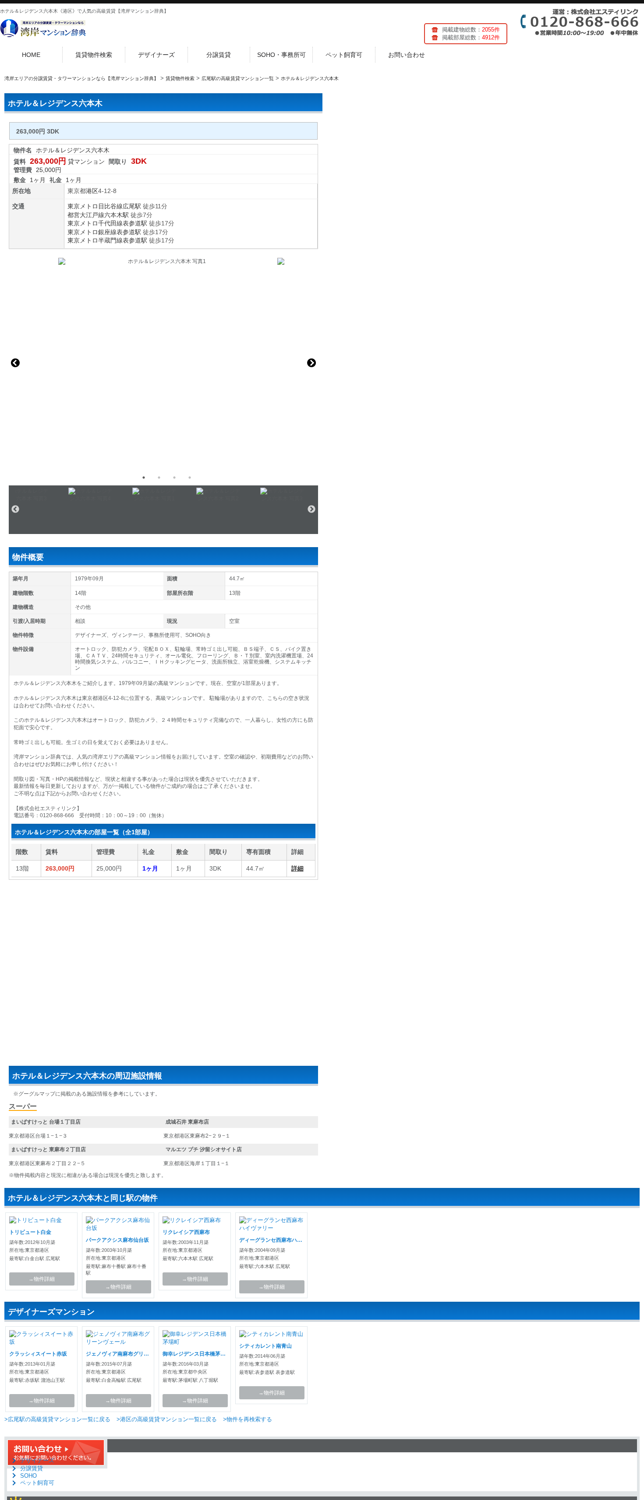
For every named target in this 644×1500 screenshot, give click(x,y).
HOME (31, 54)
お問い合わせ (406, 54)
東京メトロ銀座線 (92, 231)
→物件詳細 (41, 1279)
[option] (163, 362)
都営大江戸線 (85, 214)
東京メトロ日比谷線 (95, 206)
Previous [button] (15, 362)
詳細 (297, 868)
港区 (92, 190)
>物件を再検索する (247, 1419)
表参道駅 (135, 223)
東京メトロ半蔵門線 (95, 240)
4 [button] (189, 477)
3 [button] (174, 477)
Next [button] (311, 362)
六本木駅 (116, 214)
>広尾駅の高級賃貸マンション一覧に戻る (57, 1419)
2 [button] (159, 477)
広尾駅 (132, 206)
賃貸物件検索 (93, 54)
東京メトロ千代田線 (95, 223)
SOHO (28, 1475)
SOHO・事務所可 (281, 54)
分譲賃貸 (218, 54)
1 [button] (143, 477)
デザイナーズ (156, 54)
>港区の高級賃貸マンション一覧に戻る (167, 1419)
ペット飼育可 (344, 54)
